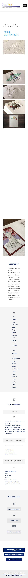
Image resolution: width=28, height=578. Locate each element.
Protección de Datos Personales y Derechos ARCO (16, 575)
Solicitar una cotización (14, 532)
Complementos (14, 520)
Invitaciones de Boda (14, 509)
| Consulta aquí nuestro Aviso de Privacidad (13, 573)
